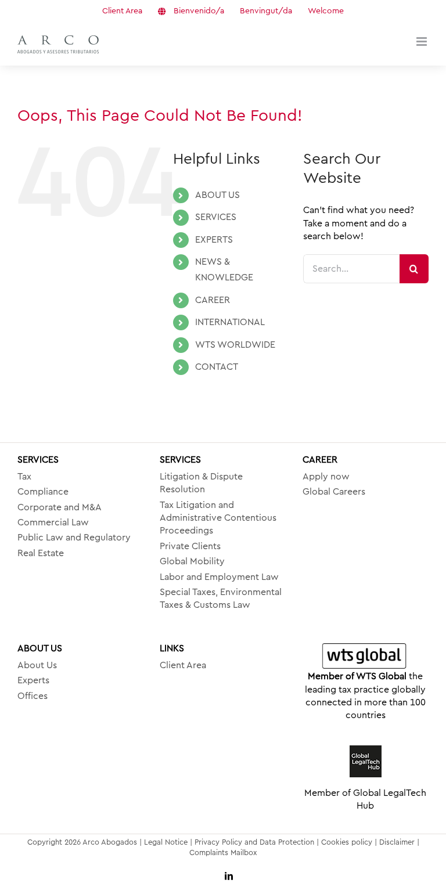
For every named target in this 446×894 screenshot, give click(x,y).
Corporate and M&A (59, 507)
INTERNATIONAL (230, 322)
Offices (32, 696)
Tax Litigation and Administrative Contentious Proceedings (218, 518)
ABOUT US (217, 195)
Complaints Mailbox (223, 852)
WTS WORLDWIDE (235, 344)
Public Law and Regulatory (74, 537)
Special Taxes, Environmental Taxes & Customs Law (221, 598)
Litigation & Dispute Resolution (201, 483)
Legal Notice (166, 842)
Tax (24, 476)
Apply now (326, 476)
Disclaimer (397, 842)
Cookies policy (346, 842)
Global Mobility (192, 561)
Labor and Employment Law (219, 577)
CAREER (212, 300)
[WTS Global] (366, 656)
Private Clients (190, 546)
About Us (37, 665)
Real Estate (40, 553)
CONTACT (216, 367)
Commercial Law (53, 522)
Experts (33, 680)
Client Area (183, 665)
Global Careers (334, 491)
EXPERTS (214, 239)
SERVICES (215, 217)
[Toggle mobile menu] (422, 41)
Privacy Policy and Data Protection (254, 842)
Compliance (43, 491)
